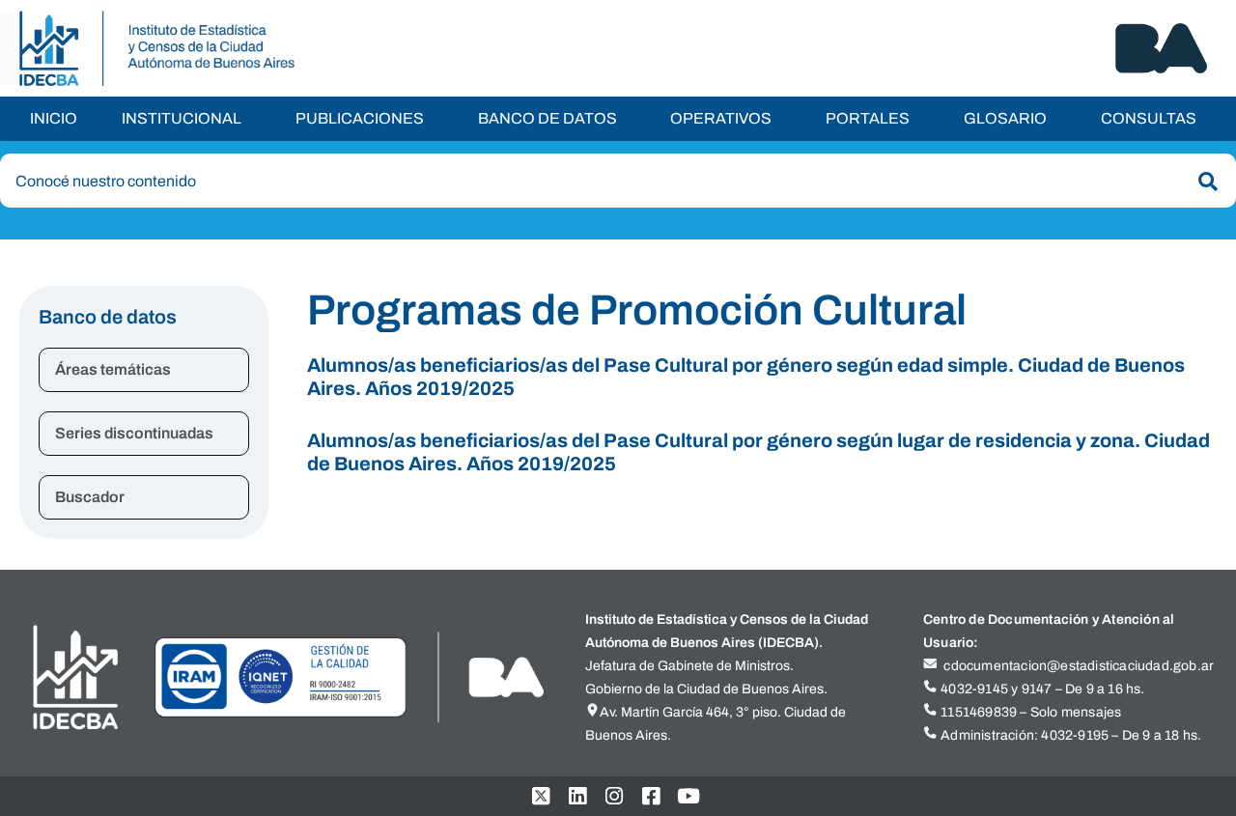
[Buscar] (1204, 182)
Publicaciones (359, 118)
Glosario (1005, 118)
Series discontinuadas (134, 433)
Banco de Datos (547, 118)
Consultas (1148, 118)
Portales (868, 118)
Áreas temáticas (113, 369)
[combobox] (618, 181)
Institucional (181, 118)
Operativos (721, 118)
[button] (186, 119)
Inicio (53, 118)
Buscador (90, 497)
